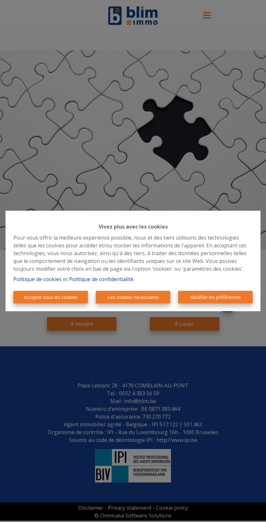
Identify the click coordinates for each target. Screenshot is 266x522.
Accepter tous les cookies (51, 297)
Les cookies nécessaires (133, 297)
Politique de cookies (37, 279)
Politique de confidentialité (101, 279)
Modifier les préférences (215, 297)
